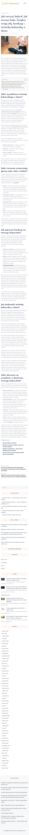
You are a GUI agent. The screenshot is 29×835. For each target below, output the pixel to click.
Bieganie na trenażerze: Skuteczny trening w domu (12, 529)
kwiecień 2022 (5, 700)
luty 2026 (4, 646)
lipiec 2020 (4, 753)
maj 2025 (4, 668)
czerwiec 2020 (5, 755)
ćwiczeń (24, 67)
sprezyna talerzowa (5, 595)
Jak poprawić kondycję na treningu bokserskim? (13, 84)
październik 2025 (6, 656)
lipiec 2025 (4, 663)
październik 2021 (6, 715)
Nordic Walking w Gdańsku (9, 443)
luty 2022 (4, 705)
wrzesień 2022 (5, 688)
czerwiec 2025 (5, 666)
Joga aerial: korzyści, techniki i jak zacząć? (11, 514)
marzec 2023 (5, 686)
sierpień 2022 (5, 690)
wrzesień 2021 (5, 718)
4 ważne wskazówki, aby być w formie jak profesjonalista (14, 792)
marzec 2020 (5, 763)
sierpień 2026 (5, 631)
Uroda (2, 565)
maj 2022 (4, 698)
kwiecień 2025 (5, 671)
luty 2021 (4, 735)
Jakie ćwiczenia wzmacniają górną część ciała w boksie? (14, 83)
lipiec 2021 (4, 723)
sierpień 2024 (5, 681)
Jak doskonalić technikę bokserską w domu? (12, 86)
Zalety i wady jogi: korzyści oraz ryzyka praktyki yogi (13, 805)
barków (10, 422)
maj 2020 (4, 758)
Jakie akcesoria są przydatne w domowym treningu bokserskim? (13, 88)
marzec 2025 (5, 673)
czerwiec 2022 (5, 695)
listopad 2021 (5, 713)
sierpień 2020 (5, 750)
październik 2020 (6, 745)
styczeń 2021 (5, 738)
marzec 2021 (5, 733)
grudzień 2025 (5, 651)
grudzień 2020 (5, 740)
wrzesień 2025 (5, 658)
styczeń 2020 (5, 768)
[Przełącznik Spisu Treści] (24, 79)
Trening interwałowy (8, 265)
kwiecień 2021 (5, 730)
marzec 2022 (5, 703)
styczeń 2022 (5, 708)
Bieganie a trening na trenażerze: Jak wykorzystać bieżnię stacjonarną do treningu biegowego (16, 599)
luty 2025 (4, 676)
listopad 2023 (5, 683)
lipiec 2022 (4, 693)
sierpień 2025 (5, 661)
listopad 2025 (5, 653)
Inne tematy (4, 562)
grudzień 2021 (5, 710)
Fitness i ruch (5, 13)
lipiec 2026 (4, 633)
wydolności (16, 182)
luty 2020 (4, 765)
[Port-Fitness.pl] (10, 3)
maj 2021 (4, 728)
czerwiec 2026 (5, 636)
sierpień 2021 (5, 720)
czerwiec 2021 (5, 725)
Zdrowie (3, 568)
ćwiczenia (13, 113)
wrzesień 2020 (5, 748)
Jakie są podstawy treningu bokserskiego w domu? (13, 81)
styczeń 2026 (5, 648)
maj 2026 (4, 638)
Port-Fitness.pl (14, 830)
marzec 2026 (5, 643)
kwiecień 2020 (5, 760)
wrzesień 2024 (5, 678)
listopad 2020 (5, 743)
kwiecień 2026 (5, 641)
